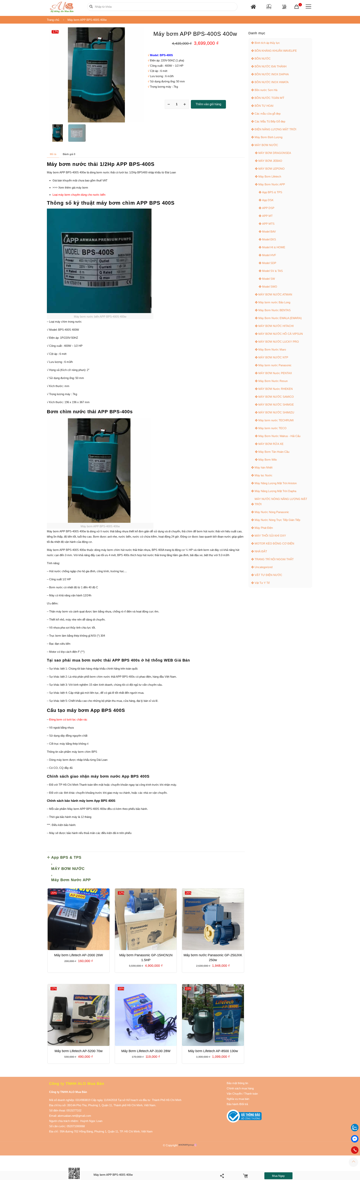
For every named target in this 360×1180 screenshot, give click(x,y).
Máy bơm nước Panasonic (275, 365)
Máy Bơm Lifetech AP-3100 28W (145, 1051)
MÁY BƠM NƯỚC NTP (273, 357)
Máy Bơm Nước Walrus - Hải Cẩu (279, 436)
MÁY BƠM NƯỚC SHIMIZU (276, 412)
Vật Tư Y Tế (262, 582)
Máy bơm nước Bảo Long (274, 302)
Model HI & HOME (273, 247)
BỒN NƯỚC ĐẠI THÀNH (270, 66)
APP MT (267, 215)
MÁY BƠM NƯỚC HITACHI (276, 325)
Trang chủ (53, 19)
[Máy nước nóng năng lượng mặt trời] (284, 6)
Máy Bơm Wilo (267, 459)
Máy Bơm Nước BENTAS (274, 310)
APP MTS (268, 223)
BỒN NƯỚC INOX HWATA (272, 82)
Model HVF (269, 255)
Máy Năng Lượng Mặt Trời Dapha (275, 491)
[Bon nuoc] (269, 6)
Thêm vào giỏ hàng (208, 104)
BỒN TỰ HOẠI (264, 105)
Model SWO (269, 286)
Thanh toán (250, 1093)
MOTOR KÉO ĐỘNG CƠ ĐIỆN (274, 543)
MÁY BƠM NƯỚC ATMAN (275, 294)
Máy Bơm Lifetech (269, 176)
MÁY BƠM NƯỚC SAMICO (276, 396)
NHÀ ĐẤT (261, 551)
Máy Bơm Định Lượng (268, 137)
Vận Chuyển (234, 1093)
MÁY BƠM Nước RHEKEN (275, 388)
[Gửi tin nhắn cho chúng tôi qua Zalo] (354, 1130)
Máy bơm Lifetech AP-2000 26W (78, 955)
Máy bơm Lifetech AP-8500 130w (213, 1051)
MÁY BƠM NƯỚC (68, 869)
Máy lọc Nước (263, 475)
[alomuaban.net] (61, 6)
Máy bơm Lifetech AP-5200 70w (79, 1051)
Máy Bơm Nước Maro (272, 349)
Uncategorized (263, 567)
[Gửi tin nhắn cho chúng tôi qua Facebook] (354, 1139)
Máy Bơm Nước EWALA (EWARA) (280, 318)
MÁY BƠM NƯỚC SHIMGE (276, 404)
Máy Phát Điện (264, 527)
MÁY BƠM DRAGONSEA (274, 152)
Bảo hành (232, 1104)
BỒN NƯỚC (263, 58)
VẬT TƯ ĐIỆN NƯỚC (268, 575)
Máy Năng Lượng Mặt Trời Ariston (276, 483)
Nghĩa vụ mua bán (238, 1098)
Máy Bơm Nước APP (71, 880)
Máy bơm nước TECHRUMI (276, 420)
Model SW (268, 278)
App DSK (268, 200)
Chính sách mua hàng (240, 1088)
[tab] (53, 154)
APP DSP (268, 208)
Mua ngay (278, 1175)
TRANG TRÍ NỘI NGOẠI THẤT (274, 559)
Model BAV (269, 231)
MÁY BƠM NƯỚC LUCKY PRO (278, 341)
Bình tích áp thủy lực (267, 42)
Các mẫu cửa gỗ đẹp (267, 113)
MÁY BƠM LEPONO (271, 168)
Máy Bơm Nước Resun (273, 381)
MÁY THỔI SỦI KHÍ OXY (270, 535)
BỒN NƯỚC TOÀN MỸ (269, 97)
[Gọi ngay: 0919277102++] (354, 1150)
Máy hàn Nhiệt (263, 467)
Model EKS (269, 239)
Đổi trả (244, 1104)
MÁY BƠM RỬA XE (271, 443)
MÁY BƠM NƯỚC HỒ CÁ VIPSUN (280, 333)
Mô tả (53, 154)
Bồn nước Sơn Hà (266, 90)
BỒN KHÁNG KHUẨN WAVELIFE (276, 50)
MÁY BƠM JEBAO (270, 160)
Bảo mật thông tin (237, 1083)
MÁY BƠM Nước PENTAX (275, 373)
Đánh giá (69, 154)
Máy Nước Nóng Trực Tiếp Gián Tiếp (277, 519)
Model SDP (269, 263)
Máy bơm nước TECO (272, 428)
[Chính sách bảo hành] (242, 1093)
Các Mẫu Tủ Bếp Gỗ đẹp (270, 121)
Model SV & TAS (272, 270)
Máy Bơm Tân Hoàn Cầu (273, 451)
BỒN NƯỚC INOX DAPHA (272, 74)
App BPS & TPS (66, 857)
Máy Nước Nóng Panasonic (272, 512)
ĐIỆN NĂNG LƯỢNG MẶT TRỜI (275, 129)
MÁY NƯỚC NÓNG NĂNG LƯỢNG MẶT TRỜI (281, 501)
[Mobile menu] (307, 6)
